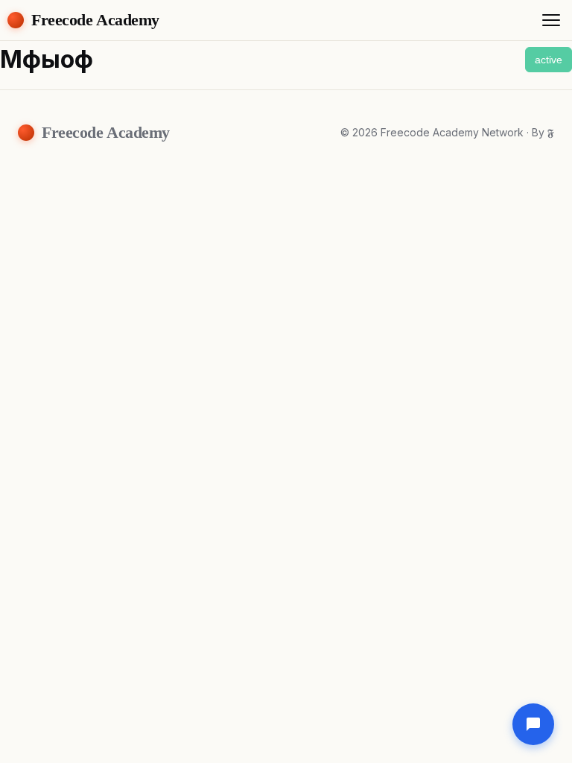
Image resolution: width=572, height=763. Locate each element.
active (548, 60)
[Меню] (551, 20)
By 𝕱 (543, 132)
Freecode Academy (95, 19)
